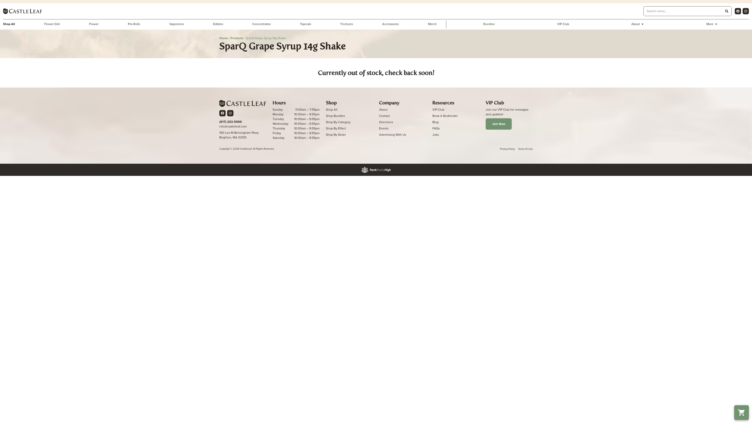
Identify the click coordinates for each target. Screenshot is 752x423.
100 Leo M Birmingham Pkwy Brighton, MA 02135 (239, 135)
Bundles (489, 24)
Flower (94, 24)
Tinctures (346, 24)
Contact (384, 116)
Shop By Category (338, 122)
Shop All (331, 109)
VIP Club (563, 24)
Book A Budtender (445, 116)
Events (383, 128)
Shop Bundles (335, 116)
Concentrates (261, 24)
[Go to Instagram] (746, 11)
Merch (432, 24)
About (635, 24)
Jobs (435, 134)
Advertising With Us (392, 134)
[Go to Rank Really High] (376, 170)
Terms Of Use (525, 149)
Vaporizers (176, 24)
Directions (386, 122)
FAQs (436, 128)
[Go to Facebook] (738, 11)
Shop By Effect (336, 128)
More (709, 24)
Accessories (390, 24)
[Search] (726, 11)
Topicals (305, 24)
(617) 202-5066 (230, 121)
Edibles (218, 24)
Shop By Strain (336, 134)
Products (236, 38)
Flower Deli (52, 24)
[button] (741, 412)
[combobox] (683, 11)
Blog (435, 122)
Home (223, 38)
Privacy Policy (507, 149)
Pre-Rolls (134, 24)
